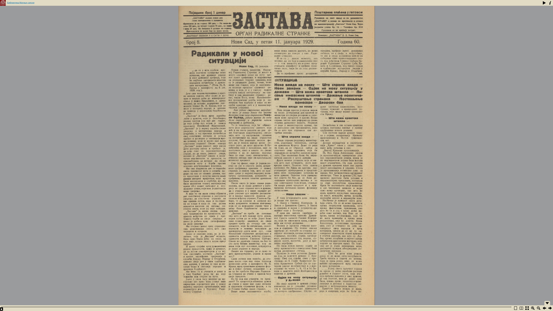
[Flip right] (550, 308)
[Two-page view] (521, 308)
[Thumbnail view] (527, 308)
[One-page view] (515, 308)
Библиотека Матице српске (20, 2)
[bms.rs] (3, 3)
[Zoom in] (533, 308)
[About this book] (550, 3)
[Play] (544, 3)
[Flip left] (544, 308)
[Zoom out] (538, 308)
